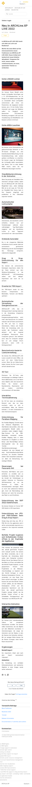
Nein (21, 685)
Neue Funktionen (7, 708)
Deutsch (22, 4)
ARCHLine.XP (9, 8)
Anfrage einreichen (21, 694)
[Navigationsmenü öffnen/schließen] (21, 2)
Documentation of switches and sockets (14, 721)
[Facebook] (3, 675)
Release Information (8, 718)
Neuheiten (14, 10)
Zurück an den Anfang (8, 700)
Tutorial (4, 715)
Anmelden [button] (25, 2)
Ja (12, 685)
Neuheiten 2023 (6, 712)
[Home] (3, 3)
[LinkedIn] (8, 675)
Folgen (5, 35)
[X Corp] (5, 675)
